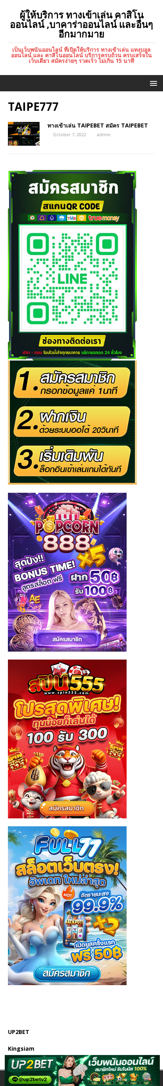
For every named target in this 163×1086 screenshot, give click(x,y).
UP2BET (18, 1032)
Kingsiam (21, 1048)
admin (103, 134)
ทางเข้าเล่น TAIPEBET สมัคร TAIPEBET (97, 125)
